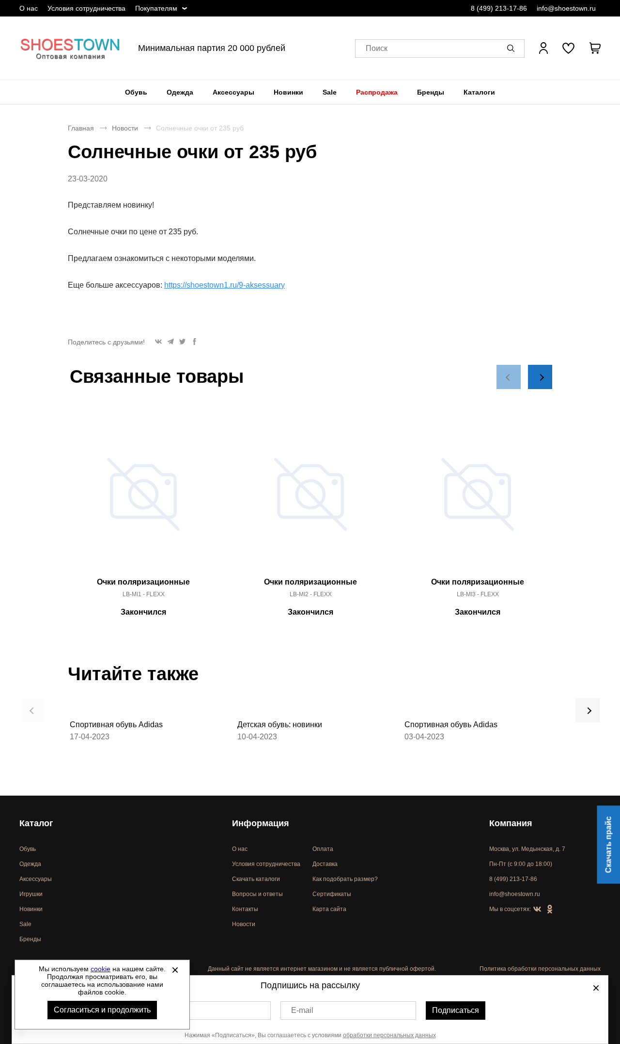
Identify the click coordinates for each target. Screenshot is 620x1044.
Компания (510, 823)
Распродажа (377, 92)
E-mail (302, 1010)
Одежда (180, 92)
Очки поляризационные (143, 582)
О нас (28, 8)
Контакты (245, 909)
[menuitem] (136, 92)
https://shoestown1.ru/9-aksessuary (224, 285)
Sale (330, 92)
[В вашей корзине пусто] (595, 48)
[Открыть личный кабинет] (543, 48)
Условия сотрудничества (86, 8)
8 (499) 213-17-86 (499, 8)
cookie (100, 969)
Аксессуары (233, 92)
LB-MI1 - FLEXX (144, 594)
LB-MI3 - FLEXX (478, 594)
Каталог (36, 823)
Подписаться (455, 1010)
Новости (125, 128)
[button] (512, 48)
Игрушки (31, 894)
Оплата (322, 849)
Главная (81, 128)
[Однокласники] (549, 909)
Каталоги (479, 92)
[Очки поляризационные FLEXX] (143, 500)
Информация (260, 823)
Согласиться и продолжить (102, 1010)
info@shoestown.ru (566, 8)
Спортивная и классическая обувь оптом (70, 48)
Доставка (325, 864)
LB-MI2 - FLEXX (311, 594)
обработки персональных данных (389, 1035)
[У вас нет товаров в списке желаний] (568, 48)
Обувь (136, 92)
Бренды (430, 92)
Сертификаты (331, 894)
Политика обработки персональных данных (540, 968)
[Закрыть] (175, 970)
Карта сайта (329, 909)
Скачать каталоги (256, 879)
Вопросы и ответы (257, 894)
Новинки (288, 92)
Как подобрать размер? (345, 879)
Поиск (377, 48)
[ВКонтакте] (537, 909)
